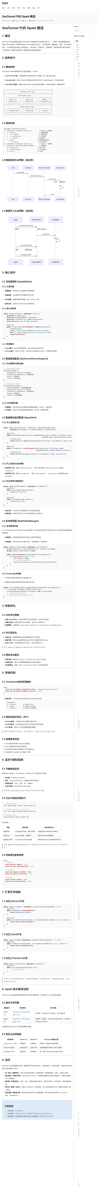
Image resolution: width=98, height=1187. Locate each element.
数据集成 (33, 20)
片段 (23, 8)
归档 (13, 8)
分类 (8, 8)
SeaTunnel (18, 20)
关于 (38, 8)
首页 (3, 8)
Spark (26, 20)
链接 (33, 8)
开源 (18, 8)
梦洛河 (5, 3)
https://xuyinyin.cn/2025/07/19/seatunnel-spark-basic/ (33, 1113)
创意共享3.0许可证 (46, 1116)
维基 (28, 8)
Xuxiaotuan (19, 1111)
